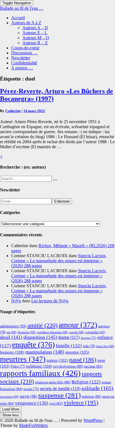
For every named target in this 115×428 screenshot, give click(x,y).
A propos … (22, 67)
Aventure (27, 332)
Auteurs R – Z (35, 42)
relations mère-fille (52, 382)
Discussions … (24, 52)
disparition (40, 337)
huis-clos (105, 346)
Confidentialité (24, 62)
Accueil (18, 17)
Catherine (13, 111)
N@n (16, 300)
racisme (93, 366)
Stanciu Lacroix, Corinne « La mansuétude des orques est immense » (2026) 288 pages (59, 260)
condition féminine (52, 332)
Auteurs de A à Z (26, 22)
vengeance (31, 403)
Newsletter (20, 57)
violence (81, 402)
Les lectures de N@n (49, 300)
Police (18, 366)
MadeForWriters (33, 425)
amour (78, 324)
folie (89, 346)
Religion (85, 382)
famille (69, 345)
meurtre (77, 352)
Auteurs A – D (35, 27)
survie (28, 396)
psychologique (68, 366)
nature (57, 360)
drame (69, 337)
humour (12, 352)
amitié (42, 325)
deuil (11, 337)
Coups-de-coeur (25, 47)
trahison (91, 396)
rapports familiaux (40, 373)
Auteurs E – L (34, 32)
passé (82, 359)
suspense (59, 395)
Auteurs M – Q (35, 37)
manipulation (44, 352)
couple (76, 332)
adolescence (13, 326)
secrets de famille (60, 388)
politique (39, 366)
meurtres (22, 359)
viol (56, 403)
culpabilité (95, 332)
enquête (33, 344)
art (11, 332)
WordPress (92, 420)
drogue (88, 337)
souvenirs (9, 396)
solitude (97, 388)
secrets (31, 389)
